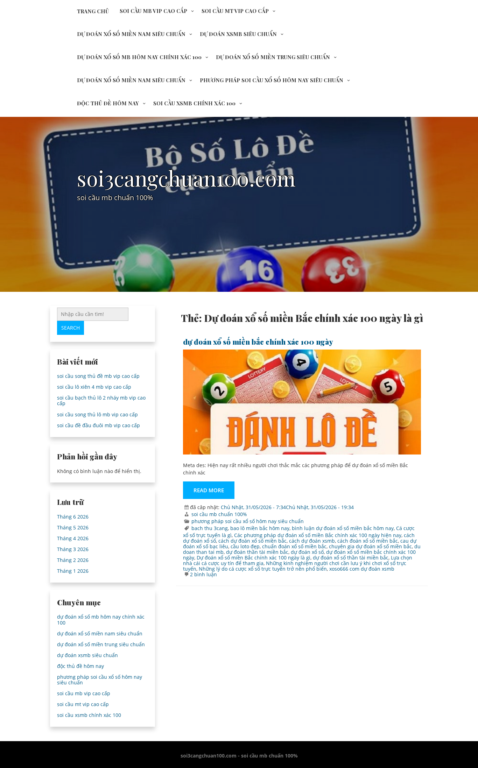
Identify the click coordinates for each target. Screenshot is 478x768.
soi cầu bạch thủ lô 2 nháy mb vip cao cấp (101, 400)
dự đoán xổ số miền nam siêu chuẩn (131, 33)
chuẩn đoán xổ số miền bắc (294, 546)
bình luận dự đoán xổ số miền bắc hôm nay (343, 528)
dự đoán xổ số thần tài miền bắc (350, 557)
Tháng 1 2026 (73, 571)
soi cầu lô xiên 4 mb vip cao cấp (94, 386)
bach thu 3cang (209, 528)
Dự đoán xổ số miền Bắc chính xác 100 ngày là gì (253, 557)
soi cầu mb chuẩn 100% (219, 514)
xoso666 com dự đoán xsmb (361, 568)
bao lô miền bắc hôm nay (259, 528)
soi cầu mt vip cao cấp (235, 10)
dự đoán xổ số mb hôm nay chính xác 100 (139, 57)
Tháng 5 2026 (73, 527)
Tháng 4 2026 (73, 538)
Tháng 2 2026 (73, 560)
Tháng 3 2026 (73, 549)
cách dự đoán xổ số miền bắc (252, 540)
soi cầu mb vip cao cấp (153, 10)
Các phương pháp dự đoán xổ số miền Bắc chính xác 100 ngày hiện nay (317, 535)
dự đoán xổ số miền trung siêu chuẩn (273, 57)
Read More (209, 490)
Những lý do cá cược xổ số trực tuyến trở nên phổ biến (263, 568)
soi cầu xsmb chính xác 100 (194, 103)
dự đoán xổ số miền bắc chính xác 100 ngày (258, 341)
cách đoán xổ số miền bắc (367, 540)
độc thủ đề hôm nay (108, 103)
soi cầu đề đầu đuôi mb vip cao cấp (98, 425)
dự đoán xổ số (307, 552)
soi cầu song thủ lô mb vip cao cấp (97, 414)
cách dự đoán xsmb (312, 540)
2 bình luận (203, 574)
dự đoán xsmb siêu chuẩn (238, 33)
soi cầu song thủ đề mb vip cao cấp (98, 376)
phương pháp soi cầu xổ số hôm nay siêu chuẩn (271, 80)
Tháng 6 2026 (73, 516)
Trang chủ (93, 11)
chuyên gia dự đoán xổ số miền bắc (370, 546)
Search (70, 327)
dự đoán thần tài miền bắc (257, 552)
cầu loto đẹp (245, 546)
